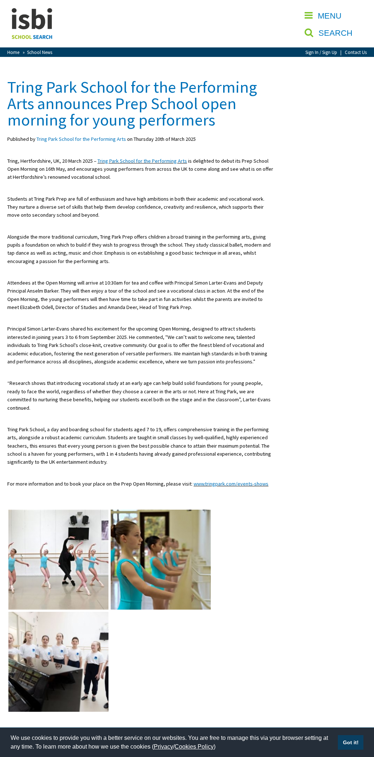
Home (13, 52)
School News (39, 52)
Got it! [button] (351, 742)
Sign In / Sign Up (321, 52)
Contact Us (356, 52)
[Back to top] (357, 717)
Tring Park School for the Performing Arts (81, 139)
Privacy (163, 747)
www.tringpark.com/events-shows (231, 483)
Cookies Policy (194, 747)
